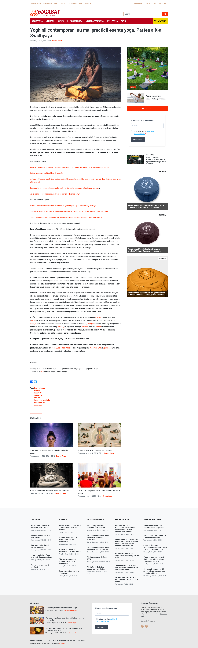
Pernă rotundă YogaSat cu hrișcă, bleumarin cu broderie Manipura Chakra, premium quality (146, 206)
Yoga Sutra (38, 393)
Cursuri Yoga (76, 3)
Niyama (37, 398)
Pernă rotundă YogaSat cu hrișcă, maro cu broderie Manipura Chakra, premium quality (144, 250)
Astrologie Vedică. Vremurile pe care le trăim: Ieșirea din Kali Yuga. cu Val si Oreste (156, 160)
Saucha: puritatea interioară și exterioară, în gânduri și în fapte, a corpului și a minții (63, 206)
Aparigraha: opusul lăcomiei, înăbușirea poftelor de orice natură (55, 194)
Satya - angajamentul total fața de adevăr (46, 173)
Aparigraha (91, 324)
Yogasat (74, 13)
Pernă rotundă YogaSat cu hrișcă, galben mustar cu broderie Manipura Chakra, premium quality (146, 293)
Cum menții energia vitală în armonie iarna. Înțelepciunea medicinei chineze (154, 571)
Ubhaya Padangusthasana (156, 99)
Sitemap (81, 640)
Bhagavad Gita (95, 348)
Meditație (50, 21)
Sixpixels (62, 643)
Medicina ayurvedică (94, 21)
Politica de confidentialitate (64, 640)
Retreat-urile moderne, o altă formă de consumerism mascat (70, 528)
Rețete (61, 21)
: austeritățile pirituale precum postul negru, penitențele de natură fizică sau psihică (66, 217)
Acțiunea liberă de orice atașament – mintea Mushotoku (68, 539)
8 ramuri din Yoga (50, 3)
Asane (123, 21)
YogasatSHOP (160, 21)
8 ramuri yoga (39, 388)
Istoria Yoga (112, 21)
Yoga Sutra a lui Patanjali (61, 348)
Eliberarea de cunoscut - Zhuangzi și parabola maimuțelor (68, 561)
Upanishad (107, 348)
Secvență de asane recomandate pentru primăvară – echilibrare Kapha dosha (155, 547)
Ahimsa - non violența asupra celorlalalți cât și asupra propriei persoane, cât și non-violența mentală (69, 167)
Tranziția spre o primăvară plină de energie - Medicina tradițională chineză (153, 559)
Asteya (33, 324)
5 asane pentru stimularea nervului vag (95, 450)
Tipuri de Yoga (64, 3)
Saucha (85, 327)
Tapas (98, 327)
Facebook (142, 626)
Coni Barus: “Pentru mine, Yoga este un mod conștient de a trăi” (127, 556)
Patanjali (37, 390)
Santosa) (60, 327)
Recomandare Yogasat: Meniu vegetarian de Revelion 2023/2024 (98, 537)
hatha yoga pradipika (42, 400)
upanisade (38, 405)
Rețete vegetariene (74, 633)
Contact (47, 640)
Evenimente (88, 3)
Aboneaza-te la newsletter (145, 3)
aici (42, 372)
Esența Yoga (37, 21)
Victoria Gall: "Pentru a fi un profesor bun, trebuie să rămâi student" (126, 579)
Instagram (146, 626)
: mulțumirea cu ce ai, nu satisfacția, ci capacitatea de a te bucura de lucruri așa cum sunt (69, 211)
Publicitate (162, 3)
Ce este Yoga (36, 3)
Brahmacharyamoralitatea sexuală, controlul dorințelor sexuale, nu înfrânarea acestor (64, 188)
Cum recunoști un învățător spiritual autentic (49, 490)
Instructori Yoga (74, 21)
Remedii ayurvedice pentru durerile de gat (61, 608)
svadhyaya (38, 395)
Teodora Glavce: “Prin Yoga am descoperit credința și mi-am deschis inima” (126, 567)
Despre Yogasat (36, 640)
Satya (33, 320)
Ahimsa (98, 317)
